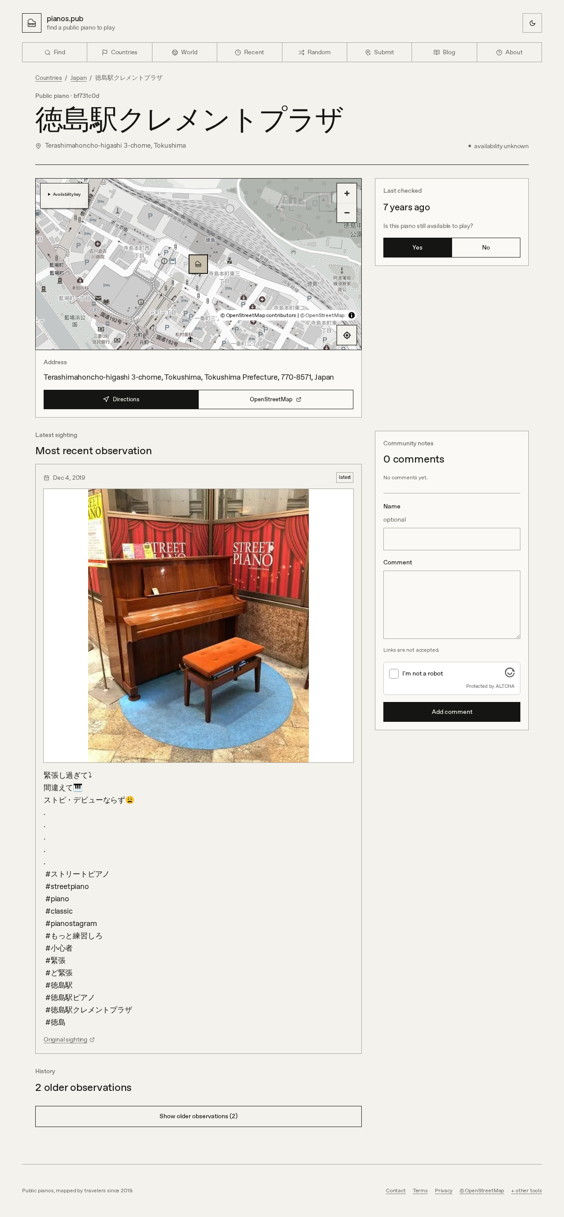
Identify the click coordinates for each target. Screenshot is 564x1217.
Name (394, 513)
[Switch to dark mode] (532, 23)
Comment (397, 562)
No (486, 247)
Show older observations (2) (198, 1116)
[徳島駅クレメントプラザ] (198, 264)
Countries (48, 77)
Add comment (452, 711)
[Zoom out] (346, 212)
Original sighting (65, 1039)
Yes (417, 247)
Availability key (67, 194)
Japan (78, 77)
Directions (126, 399)
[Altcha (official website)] (510, 674)
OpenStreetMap (271, 399)
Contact (396, 1190)
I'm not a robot (422, 673)
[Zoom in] (346, 193)
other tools (529, 1190)
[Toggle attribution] (351, 315)
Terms (420, 1190)
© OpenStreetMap (322, 315)
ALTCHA (505, 686)
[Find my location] (346, 335)
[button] (198, 264)
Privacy (444, 1190)
